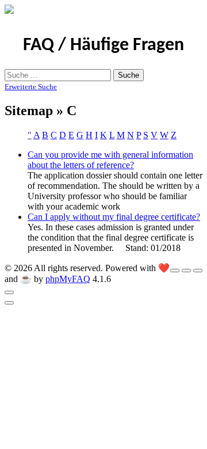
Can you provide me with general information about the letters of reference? (110, 160)
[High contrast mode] (197, 270)
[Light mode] (174, 270)
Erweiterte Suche (31, 86)
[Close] (9, 292)
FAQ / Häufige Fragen (103, 45)
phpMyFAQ (67, 279)
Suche (128, 75)
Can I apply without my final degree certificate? (114, 217)
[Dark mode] (186, 270)
